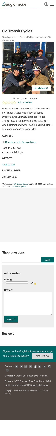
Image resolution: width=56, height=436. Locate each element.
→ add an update (19, 186)
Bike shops (6, 37)
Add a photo (21, 98)
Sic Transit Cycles (21, 184)
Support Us (32, 375)
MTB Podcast (20, 381)
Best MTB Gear (19, 384)
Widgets (43, 375)
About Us (20, 375)
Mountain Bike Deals (38, 384)
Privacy (8, 393)
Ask (47, 259)
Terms (45, 390)
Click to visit (8, 164)
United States (19, 37)
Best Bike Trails (36, 381)
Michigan (31, 37)
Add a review (25, 102)
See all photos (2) (41, 88)
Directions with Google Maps (20, 142)
